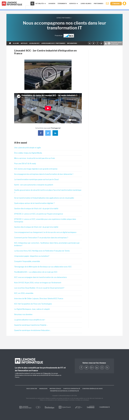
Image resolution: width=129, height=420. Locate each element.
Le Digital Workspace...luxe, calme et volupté (32, 309)
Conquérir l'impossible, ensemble (27, 261)
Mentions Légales (55, 388)
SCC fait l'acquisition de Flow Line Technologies (33, 304)
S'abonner (116, 3)
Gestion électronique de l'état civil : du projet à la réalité (36, 209)
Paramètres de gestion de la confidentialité (64, 391)
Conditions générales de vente (92, 388)
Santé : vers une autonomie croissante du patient (33, 185)
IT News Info (47, 373)
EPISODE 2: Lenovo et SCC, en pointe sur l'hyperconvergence (38, 214)
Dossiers (52, 3)
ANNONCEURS (43, 388)
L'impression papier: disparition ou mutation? (31, 256)
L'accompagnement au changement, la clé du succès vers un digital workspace (45, 232)
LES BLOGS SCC (34, 43)
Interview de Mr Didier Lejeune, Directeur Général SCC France (38, 299)
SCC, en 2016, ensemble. (24, 293)
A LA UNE (16, 43)
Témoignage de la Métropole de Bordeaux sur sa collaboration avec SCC (43, 267)
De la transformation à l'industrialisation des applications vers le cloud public (44, 198)
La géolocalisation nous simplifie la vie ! (29, 320)
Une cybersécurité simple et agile (27, 148)
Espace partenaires (64, 18)
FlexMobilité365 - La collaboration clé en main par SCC (35, 272)
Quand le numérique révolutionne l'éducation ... (32, 330)
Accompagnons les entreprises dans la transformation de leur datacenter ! (43, 174)
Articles (24, 43)
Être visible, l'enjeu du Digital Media (28, 153)
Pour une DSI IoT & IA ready (25, 164)
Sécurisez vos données (23, 314)
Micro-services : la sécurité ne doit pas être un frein (34, 158)
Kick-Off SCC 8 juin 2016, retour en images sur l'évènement (37, 283)
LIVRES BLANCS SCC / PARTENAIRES (53, 43)
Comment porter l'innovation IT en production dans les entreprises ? (41, 238)
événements (62, 3)
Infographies (72, 43)
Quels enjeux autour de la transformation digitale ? (34, 203)
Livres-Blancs (86, 3)
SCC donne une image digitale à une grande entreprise (35, 169)
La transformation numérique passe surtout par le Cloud (36, 179)
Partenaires (98, 3)
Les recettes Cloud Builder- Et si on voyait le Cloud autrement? (39, 288)
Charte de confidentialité (71, 388)
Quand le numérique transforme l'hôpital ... (31, 325)
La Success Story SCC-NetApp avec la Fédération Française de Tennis (42, 251)
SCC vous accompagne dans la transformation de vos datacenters (40, 277)
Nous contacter (31, 388)
